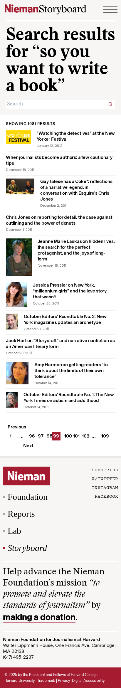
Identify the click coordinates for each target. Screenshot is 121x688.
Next (28, 445)
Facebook (106, 496)
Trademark (46, 680)
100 (66, 436)
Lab (14, 531)
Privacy (64, 680)
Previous (17, 427)
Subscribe (105, 469)
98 (48, 436)
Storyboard (27, 548)
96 (31, 436)
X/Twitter (105, 478)
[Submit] (110, 104)
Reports (21, 514)
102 (83, 436)
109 (103, 436)
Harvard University (19, 680)
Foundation (28, 497)
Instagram (105, 487)
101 (75, 436)
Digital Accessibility (88, 680)
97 (39, 436)
